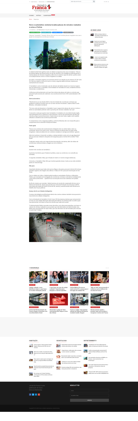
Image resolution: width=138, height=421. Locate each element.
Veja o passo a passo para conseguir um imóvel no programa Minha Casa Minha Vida (43, 360)
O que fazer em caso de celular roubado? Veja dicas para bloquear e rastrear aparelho (59, 289)
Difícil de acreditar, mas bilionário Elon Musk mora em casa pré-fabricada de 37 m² (43, 353)
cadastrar (89, 400)
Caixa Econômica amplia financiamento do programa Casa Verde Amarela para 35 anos (44, 368)
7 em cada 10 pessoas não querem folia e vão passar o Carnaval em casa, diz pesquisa (98, 366)
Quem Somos (34, 1)
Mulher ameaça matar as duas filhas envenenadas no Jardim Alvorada (101, 36)
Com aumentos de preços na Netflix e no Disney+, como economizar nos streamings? (97, 359)
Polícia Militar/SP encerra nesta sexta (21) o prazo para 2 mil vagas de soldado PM (79, 289)
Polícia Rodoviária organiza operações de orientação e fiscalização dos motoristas (101, 51)
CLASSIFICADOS (47, 15)
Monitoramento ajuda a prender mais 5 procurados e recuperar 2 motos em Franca (99, 311)
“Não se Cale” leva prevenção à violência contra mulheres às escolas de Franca (100, 289)
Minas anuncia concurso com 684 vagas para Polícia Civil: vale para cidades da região (101, 66)
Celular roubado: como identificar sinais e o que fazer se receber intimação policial (38, 289)
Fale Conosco (42, 1)
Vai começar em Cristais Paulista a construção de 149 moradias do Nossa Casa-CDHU (43, 375)
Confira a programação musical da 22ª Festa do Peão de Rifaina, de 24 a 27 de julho (97, 352)
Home (30, 19)
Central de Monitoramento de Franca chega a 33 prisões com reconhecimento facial (38, 311)
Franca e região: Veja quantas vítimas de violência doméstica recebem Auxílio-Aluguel (79, 311)
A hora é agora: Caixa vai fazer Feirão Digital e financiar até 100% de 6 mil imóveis (43, 346)
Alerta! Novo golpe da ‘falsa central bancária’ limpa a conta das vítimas (59, 311)
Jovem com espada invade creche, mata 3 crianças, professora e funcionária (100, 59)
